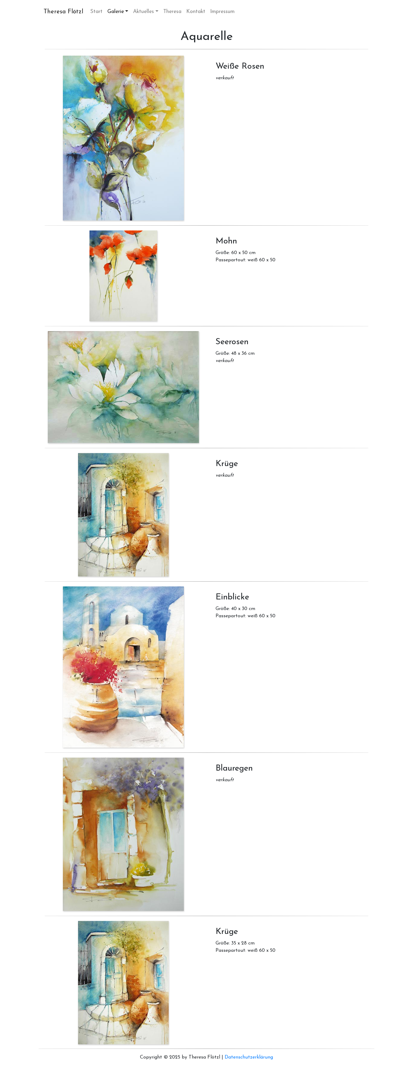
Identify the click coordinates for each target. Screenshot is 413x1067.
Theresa (172, 11)
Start (97, 11)
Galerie (115, 11)
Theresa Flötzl (63, 12)
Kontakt (195, 11)
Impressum (222, 11)
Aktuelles (143, 11)
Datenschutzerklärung (249, 1057)
